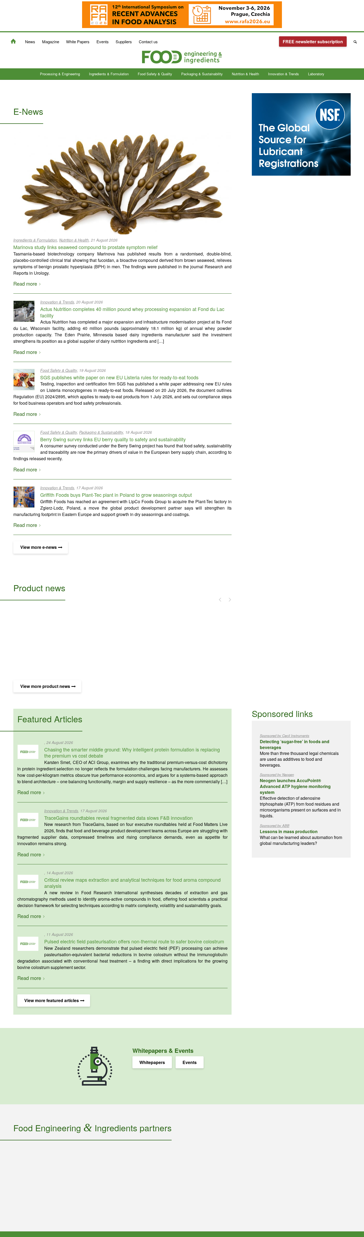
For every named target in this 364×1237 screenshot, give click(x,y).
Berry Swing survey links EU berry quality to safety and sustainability (113, 439)
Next (227, 599)
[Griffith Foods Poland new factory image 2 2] (24, 497)
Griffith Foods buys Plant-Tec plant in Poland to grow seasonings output (116, 494)
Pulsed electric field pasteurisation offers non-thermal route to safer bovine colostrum (134, 941)
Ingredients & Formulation (35, 240)
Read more (25, 283)
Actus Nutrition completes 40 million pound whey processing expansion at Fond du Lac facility (132, 311)
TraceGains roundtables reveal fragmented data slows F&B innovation (118, 817)
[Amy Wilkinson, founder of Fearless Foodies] (28, 820)
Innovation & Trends (57, 302)
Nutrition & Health (74, 240)
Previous (217, 599)
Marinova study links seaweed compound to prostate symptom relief (85, 246)
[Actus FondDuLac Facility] (24, 311)
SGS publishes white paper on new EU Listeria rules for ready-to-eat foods (119, 377)
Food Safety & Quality (58, 370)
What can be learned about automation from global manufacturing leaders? (301, 834)
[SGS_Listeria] (24, 379)
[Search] (353, 41)
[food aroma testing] (28, 882)
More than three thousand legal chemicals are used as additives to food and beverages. (299, 750)
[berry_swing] (24, 441)
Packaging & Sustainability (101, 432)
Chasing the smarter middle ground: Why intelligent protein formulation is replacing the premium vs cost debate (132, 752)
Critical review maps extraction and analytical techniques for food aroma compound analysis (132, 882)
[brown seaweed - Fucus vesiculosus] (122, 183)
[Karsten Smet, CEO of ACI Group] (28, 751)
